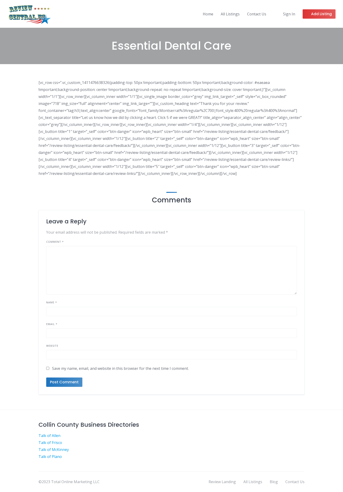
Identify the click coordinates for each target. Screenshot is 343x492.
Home (208, 14)
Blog (274, 481)
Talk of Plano (50, 456)
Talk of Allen (49, 435)
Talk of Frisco (50, 442)
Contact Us (256, 14)
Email (51, 324)
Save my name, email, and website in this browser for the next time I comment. (120, 368)
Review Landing (222, 481)
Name (51, 302)
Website (52, 345)
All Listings (230, 14)
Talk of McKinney (53, 449)
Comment (55, 241)
